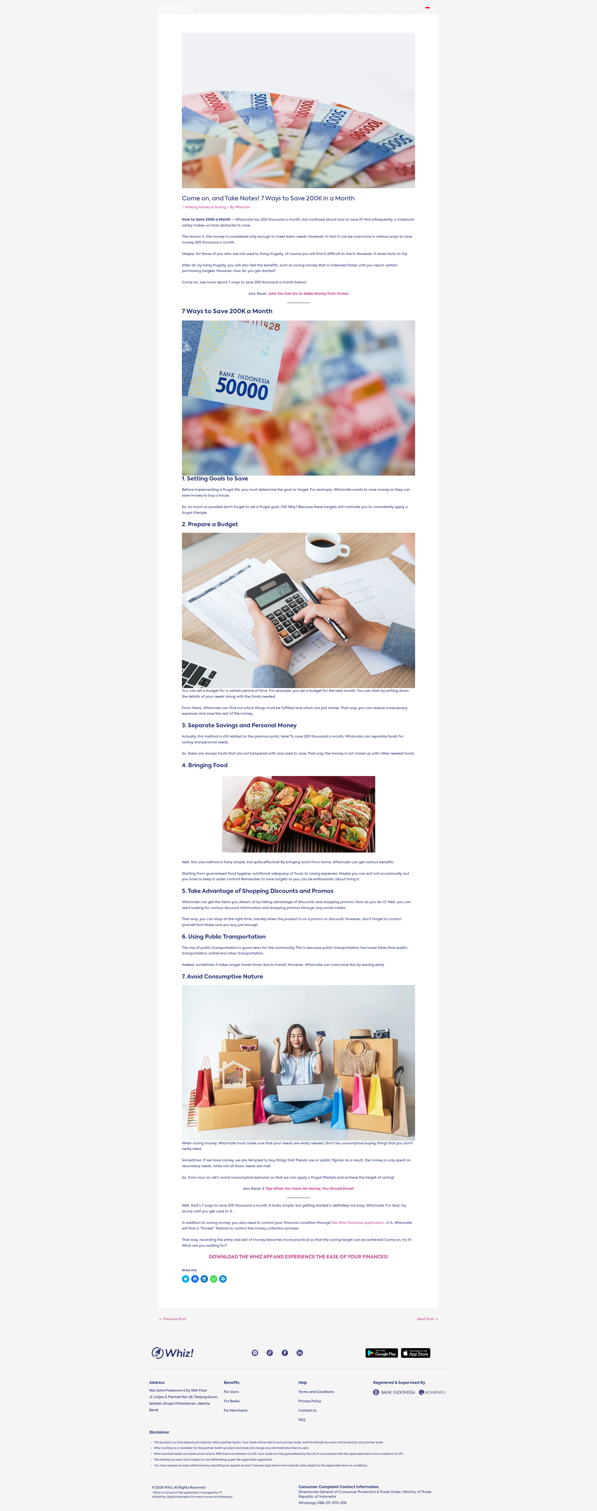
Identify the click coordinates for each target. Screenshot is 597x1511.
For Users (231, 1392)
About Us (350, 8)
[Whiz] (176, 8)
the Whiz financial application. (358, 1223)
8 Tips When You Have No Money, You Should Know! (308, 1189)
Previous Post (172, 1319)
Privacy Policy (309, 1401)
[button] (332, 8)
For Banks (232, 1401)
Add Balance (404, 8)
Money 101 (375, 8)
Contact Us (307, 1410)
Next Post (427, 1319)
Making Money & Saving (205, 207)
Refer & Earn (295, 8)
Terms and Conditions (316, 1392)
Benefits (322, 8)
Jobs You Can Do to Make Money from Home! (308, 294)
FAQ (301, 1420)
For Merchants (236, 1410)
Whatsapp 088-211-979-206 (322, 1503)
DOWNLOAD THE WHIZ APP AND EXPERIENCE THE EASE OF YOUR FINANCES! (298, 1257)
